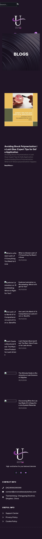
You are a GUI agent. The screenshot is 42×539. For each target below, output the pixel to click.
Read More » (8, 165)
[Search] (18, 4)
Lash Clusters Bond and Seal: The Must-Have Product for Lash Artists (28, 343)
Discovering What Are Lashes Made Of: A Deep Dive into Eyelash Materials (28, 403)
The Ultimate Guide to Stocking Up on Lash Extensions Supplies (28, 375)
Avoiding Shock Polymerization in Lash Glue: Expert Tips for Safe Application (20, 149)
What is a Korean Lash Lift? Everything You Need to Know (28, 255)
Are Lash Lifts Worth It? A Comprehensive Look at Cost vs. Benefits (28, 314)
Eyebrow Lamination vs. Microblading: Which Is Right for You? (28, 284)
